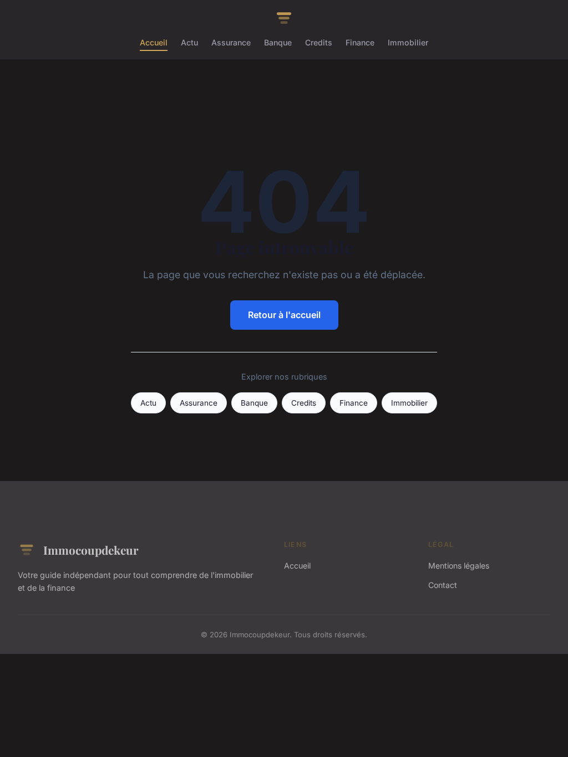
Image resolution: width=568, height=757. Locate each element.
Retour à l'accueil (284, 314)
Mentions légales (458, 565)
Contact (442, 585)
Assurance (231, 42)
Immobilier (408, 42)
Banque (278, 42)
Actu (189, 42)
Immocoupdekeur (91, 549)
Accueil (154, 42)
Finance (360, 42)
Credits (318, 42)
